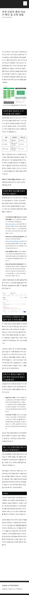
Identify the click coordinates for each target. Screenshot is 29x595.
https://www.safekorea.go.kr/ (14, 241)
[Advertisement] (14, 35)
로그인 (15, 589)
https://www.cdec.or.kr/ (12, 224)
